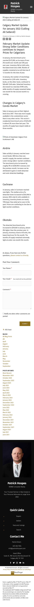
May (4, 359)
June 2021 (6, 435)
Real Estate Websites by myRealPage (21, 569)
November (6, 361)
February (6, 346)
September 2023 (8, 380)
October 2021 (7, 425)
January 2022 (7, 417)
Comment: (6, 290)
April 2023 (6, 393)
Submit (25, 324)
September (7, 366)
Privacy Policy (6, 569)
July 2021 (6, 432)
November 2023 (8, 375)
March (5, 356)
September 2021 (8, 427)
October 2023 (7, 378)
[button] (10, 563)
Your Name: (7, 268)
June (4, 354)
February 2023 (7, 398)
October (5, 364)
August (5, 344)
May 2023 (6, 390)
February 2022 (7, 415)
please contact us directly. (19, 255)
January (5, 349)
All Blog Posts (7, 336)
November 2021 (8, 422)
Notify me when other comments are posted (16, 315)
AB (4, 339)
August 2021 (7, 430)
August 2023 (7, 383)
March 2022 (7, 412)
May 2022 (6, 410)
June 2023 (6, 388)
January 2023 (7, 400)
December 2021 (8, 420)
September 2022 (8, 405)
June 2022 (6, 407)
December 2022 (8, 403)
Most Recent (7, 373)
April (4, 341)
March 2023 (7, 395)
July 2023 (6, 385)
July (4, 351)
